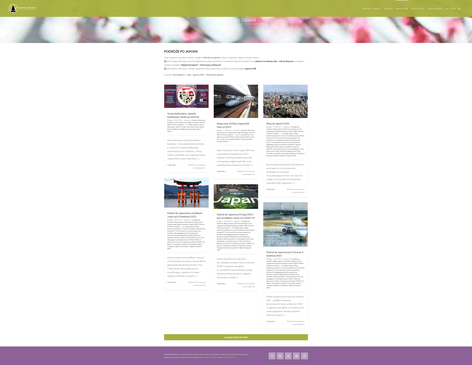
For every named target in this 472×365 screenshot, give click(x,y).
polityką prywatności (229, 357)
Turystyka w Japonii (289, 153)
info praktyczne (276, 142)
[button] (459, 8)
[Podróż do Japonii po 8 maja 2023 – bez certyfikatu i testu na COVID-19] (236, 196)
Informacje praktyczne (291, 129)
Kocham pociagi (246, 139)
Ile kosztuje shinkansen (244, 137)
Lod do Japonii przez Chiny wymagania (286, 149)
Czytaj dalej (171, 165)
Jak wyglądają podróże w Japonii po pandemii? (283, 143)
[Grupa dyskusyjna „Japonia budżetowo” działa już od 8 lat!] (186, 96)
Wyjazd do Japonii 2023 (288, 156)
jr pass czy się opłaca (228, 139)
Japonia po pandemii (286, 147)
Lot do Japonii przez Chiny (184, 240)
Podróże (194, 120)
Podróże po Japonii (177, 125)
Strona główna (178, 74)
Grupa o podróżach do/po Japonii (193, 127)
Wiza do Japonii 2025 (277, 123)
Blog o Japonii (194, 125)
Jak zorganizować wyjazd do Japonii (187, 122)
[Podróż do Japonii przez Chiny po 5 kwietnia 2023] (285, 224)
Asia (170, 120)
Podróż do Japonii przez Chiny (290, 151)
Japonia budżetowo (173, 129)
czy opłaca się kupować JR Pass (235, 136)
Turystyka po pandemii (274, 153)
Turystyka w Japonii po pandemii (178, 246)
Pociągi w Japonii (222, 141)
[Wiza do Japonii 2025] (285, 101)
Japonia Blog (179, 235)
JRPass (238, 139)
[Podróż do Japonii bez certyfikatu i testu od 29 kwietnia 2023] (186, 193)
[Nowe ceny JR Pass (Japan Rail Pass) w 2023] (236, 101)
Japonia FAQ (274, 147)
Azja (189, 74)
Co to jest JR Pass (245, 135)
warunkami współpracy (211, 357)
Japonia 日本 (198, 74)
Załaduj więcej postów (236, 337)
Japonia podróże (179, 237)
